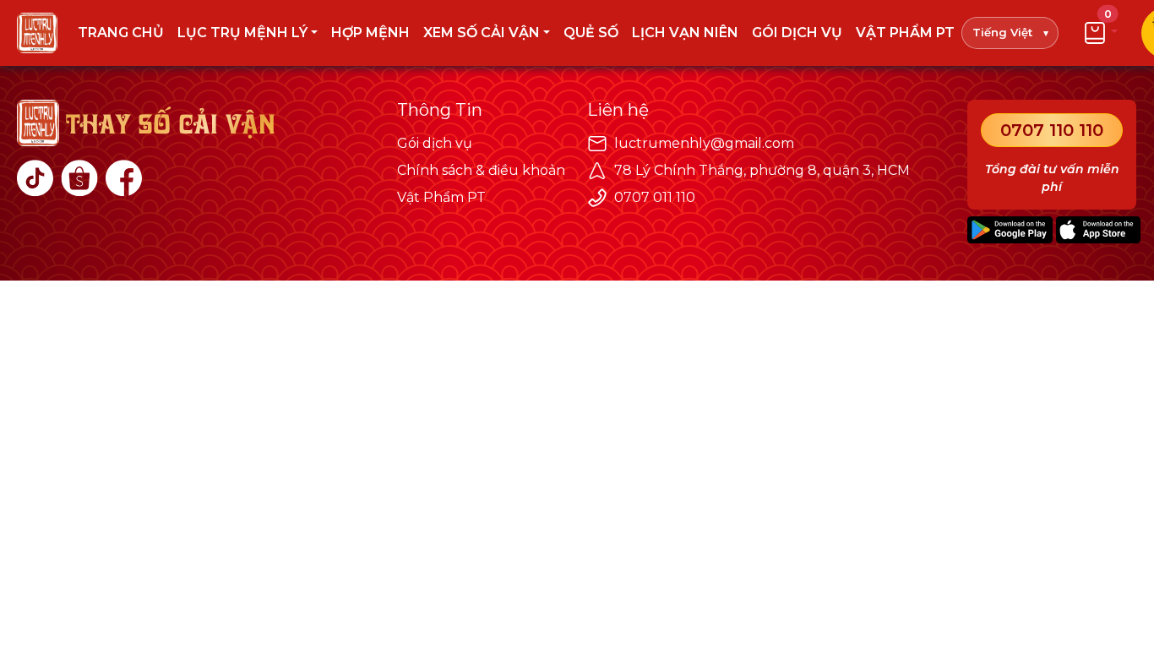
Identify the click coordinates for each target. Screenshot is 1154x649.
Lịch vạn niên (685, 33)
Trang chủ (121, 33)
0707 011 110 (654, 197)
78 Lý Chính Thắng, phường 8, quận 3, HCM (762, 170)
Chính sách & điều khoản (481, 170)
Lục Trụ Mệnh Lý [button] (242, 33)
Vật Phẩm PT (441, 197)
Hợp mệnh (370, 33)
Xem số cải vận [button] (481, 33)
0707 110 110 (1051, 130)
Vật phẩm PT (905, 33)
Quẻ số (590, 33)
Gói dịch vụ (797, 33)
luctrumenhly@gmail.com (704, 143)
